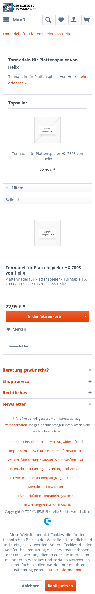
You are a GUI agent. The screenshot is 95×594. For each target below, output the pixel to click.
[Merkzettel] (60, 20)
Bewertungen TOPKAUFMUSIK (47, 504)
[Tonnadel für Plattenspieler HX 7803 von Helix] (47, 129)
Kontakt (34, 486)
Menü (19, 20)
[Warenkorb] (86, 20)
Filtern (17, 187)
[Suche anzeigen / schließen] (47, 20)
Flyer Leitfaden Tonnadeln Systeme (45, 495)
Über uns (74, 477)
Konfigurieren (60, 585)
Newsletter (54, 486)
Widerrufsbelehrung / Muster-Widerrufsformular (45, 459)
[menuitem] (14, 20)
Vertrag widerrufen (65, 441)
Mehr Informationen (67, 569)
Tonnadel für (18, 346)
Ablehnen (30, 585)
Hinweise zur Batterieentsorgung (35, 477)
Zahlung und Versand (66, 468)
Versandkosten (16, 425)
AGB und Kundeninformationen (57, 450)
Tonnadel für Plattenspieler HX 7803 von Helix (47, 156)
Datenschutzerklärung (25, 468)
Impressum (18, 450)
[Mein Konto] (73, 20)
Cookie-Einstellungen (27, 441)
